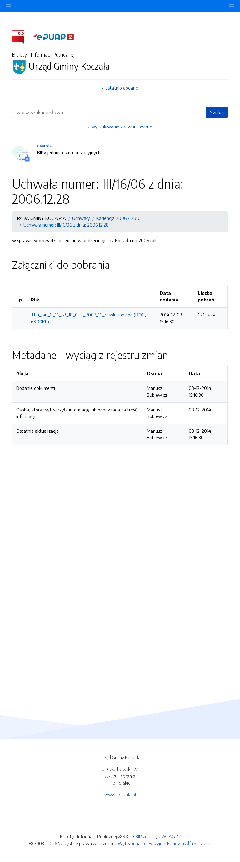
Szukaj (217, 112)
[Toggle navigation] (231, 6)
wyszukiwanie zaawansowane (121, 126)
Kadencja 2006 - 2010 (118, 218)
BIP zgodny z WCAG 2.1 (157, 836)
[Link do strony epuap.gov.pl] (53, 36)
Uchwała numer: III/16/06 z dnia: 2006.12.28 (66, 224)
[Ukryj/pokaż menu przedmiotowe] (8, 6)
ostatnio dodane (121, 88)
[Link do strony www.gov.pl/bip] (22, 36)
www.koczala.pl (120, 794)
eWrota (44, 145)
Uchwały (81, 218)
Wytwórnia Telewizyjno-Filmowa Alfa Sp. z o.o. (164, 843)
